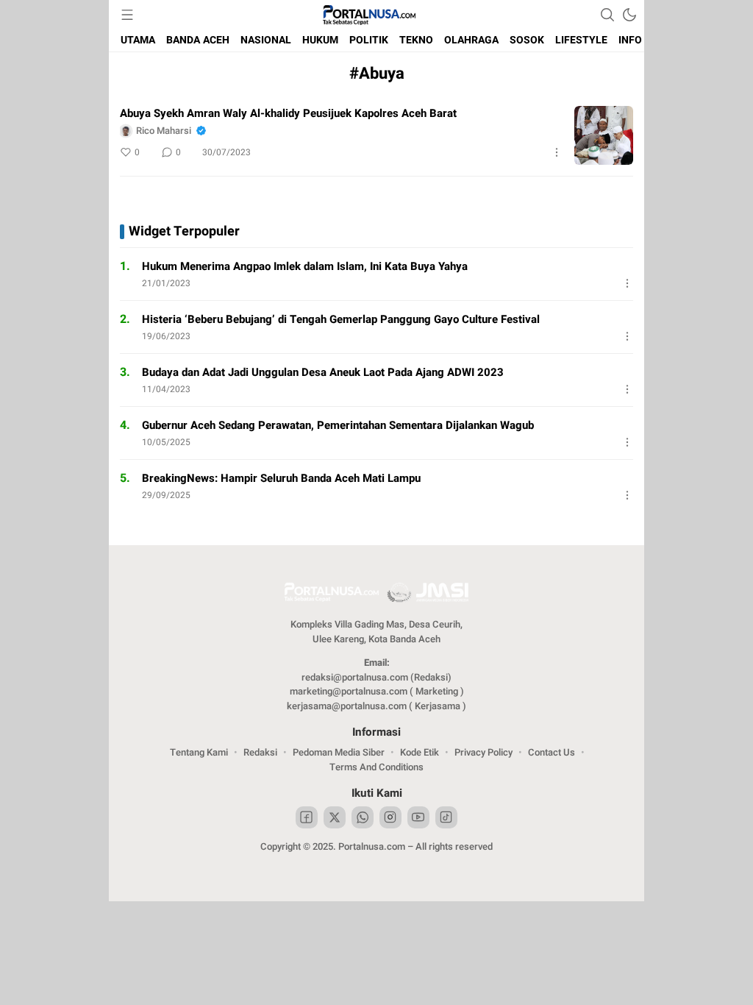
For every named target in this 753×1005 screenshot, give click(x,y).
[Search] (607, 14)
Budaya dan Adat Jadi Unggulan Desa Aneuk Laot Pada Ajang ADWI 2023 (323, 372)
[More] (557, 152)
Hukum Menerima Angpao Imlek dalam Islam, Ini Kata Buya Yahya (305, 266)
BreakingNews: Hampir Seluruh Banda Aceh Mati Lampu (281, 478)
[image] (603, 135)
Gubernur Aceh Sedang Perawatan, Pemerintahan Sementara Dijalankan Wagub (338, 425)
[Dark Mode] (629, 14)
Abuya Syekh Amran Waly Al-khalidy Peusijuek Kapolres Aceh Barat (288, 113)
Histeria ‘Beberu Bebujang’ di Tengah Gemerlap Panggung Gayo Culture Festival (341, 319)
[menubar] (127, 14)
